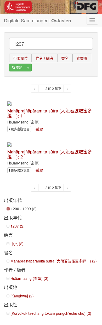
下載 (35, 129)
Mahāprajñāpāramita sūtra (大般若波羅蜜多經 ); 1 (49, 112)
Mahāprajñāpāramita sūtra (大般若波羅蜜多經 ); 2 (49, 153)
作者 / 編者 (44, 58)
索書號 (81, 58)
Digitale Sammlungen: (37, 20)
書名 (65, 58)
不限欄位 (20, 58)
